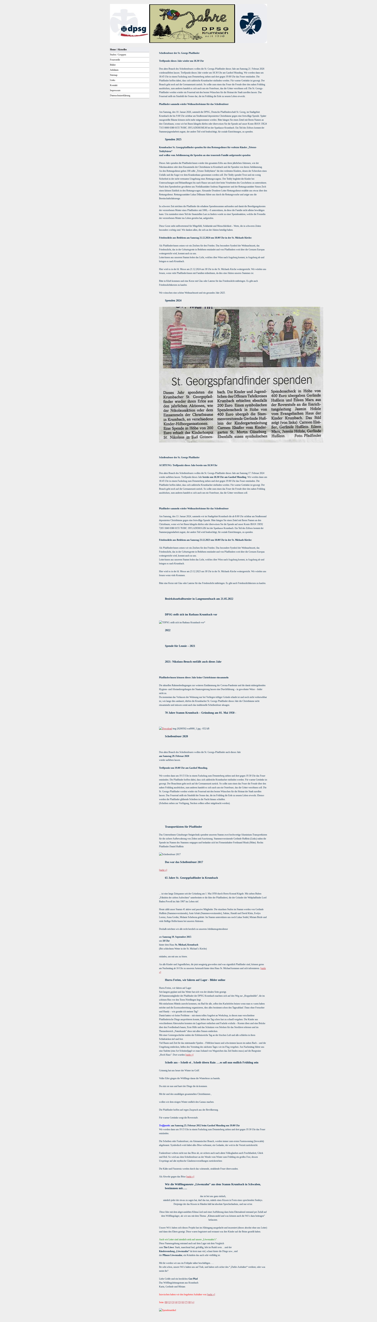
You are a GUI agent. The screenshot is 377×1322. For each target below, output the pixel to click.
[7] (186, 1302)
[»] (192, 1302)
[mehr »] (163, 870)
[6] (182, 1302)
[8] (189, 1302)
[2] (169, 1302)
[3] (172, 1302)
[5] (179, 1302)
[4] (176, 1302)
